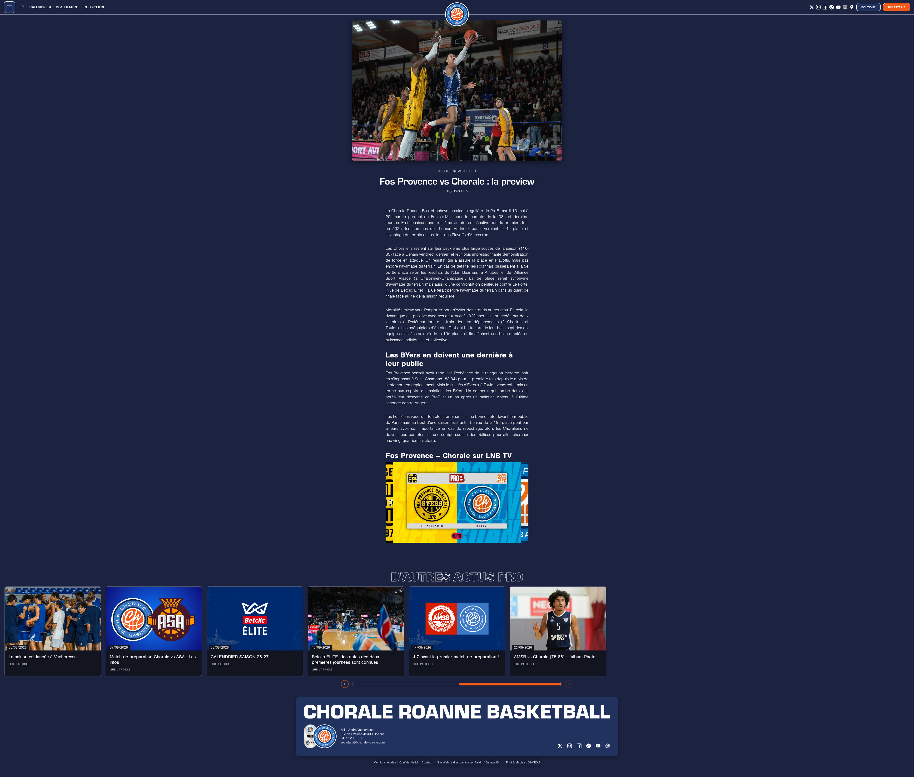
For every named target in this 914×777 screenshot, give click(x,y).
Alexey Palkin (473, 762)
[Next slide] (569, 684)
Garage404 (493, 762)
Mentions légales (385, 762)
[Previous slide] (345, 684)
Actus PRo (467, 171)
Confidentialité (408, 762)
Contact (427, 762)
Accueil (445, 171)
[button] (9, 7)
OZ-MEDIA (534, 762)
